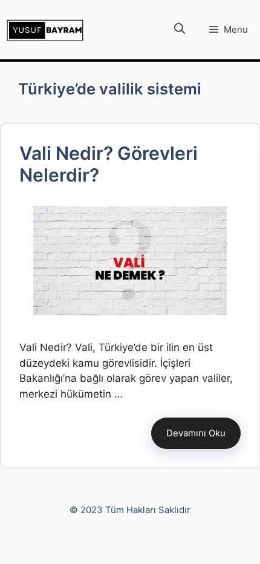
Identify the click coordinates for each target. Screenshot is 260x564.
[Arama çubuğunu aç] (179, 29)
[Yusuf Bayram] (45, 30)
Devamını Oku (196, 433)
